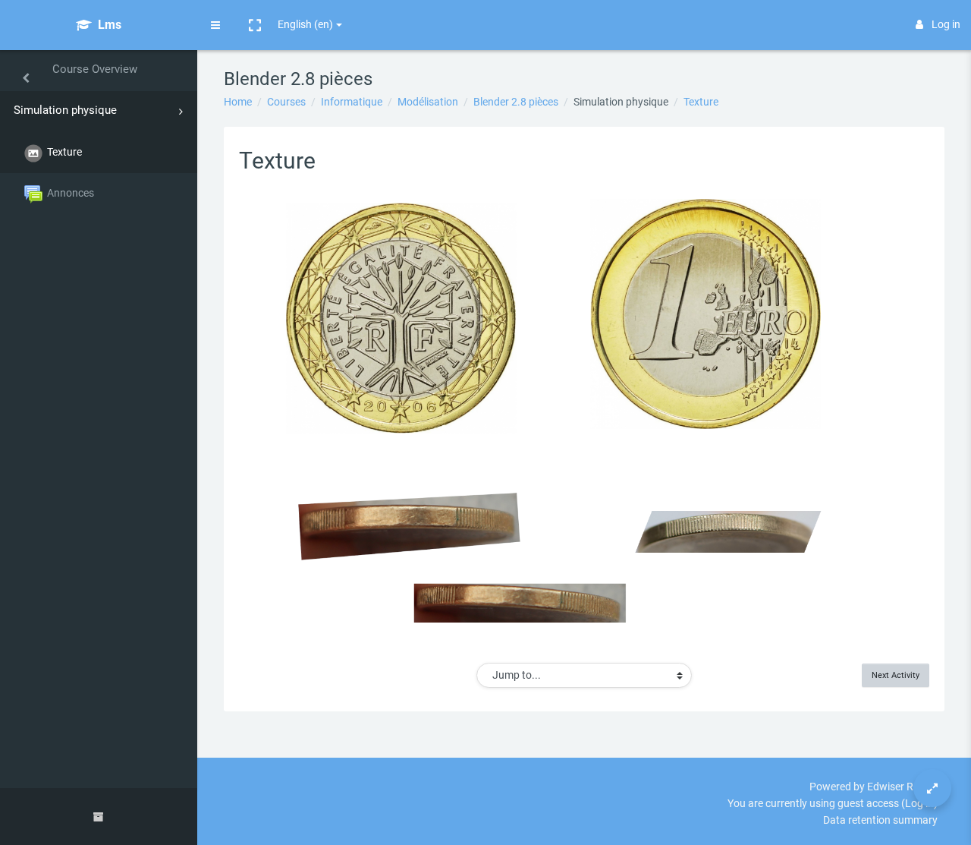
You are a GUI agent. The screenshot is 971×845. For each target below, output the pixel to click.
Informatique (351, 102)
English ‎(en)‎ (305, 24)
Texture (700, 102)
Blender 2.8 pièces (515, 102)
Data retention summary (880, 820)
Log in (946, 24)
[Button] (932, 788)
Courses (286, 102)
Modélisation (428, 102)
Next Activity (895, 675)
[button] (254, 25)
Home (238, 102)
